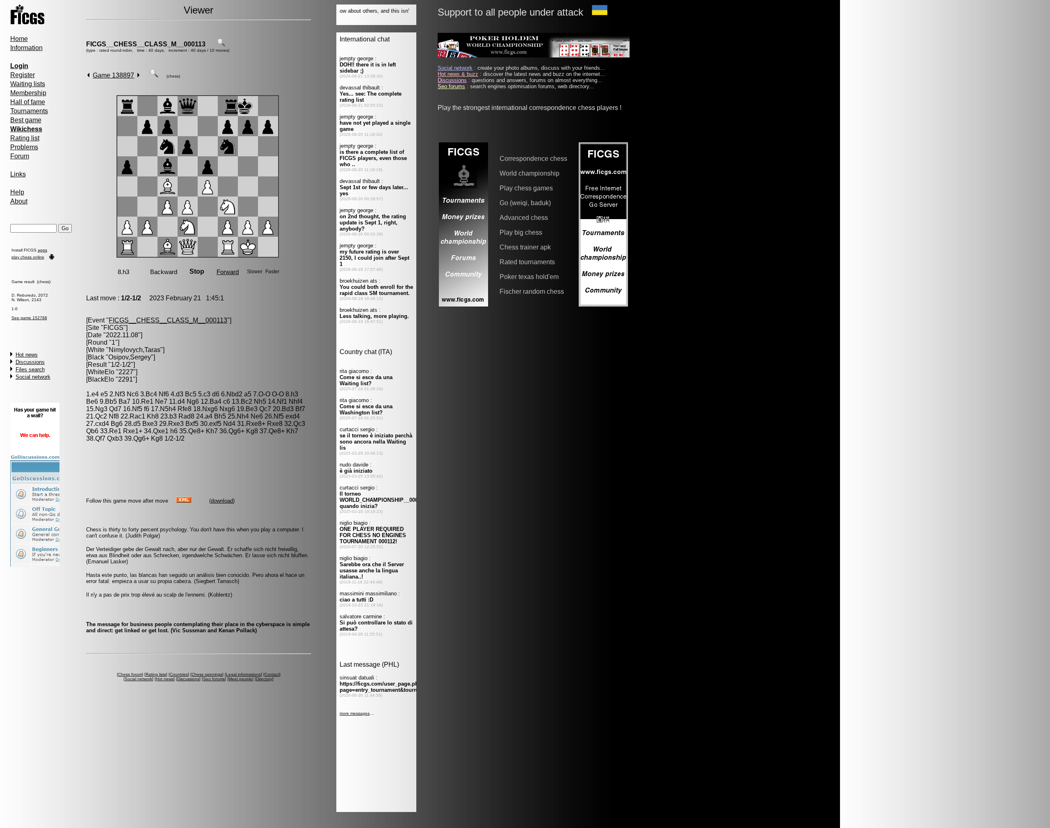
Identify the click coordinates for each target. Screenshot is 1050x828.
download (222, 501)
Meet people (240, 679)
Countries (179, 674)
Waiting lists (27, 83)
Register (22, 74)
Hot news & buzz (458, 74)
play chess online (27, 257)
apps (42, 250)
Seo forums (214, 679)
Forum (19, 156)
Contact (272, 674)
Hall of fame (27, 101)
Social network (33, 377)
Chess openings (207, 674)
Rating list (24, 138)
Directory (264, 679)
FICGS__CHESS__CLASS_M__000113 (145, 44)
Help (17, 192)
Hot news (27, 355)
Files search (30, 369)
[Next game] (138, 75)
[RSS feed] (183, 500)
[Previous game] (88, 75)
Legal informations (243, 674)
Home (19, 38)
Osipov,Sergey (129, 357)
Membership (28, 92)
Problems (24, 147)
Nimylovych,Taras (134, 349)
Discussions (30, 362)
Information (26, 47)
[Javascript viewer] (153, 75)
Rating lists (156, 674)
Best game (25, 120)
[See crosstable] (221, 44)
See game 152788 (29, 318)
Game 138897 (113, 75)
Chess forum (130, 674)
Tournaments (29, 111)
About (18, 201)
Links (18, 174)
